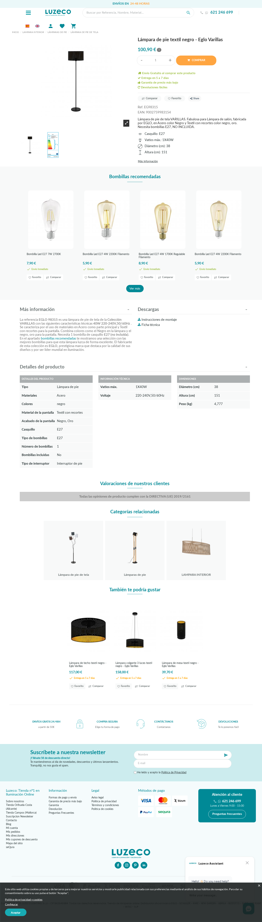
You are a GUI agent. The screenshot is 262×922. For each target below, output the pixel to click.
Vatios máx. (153, 140)
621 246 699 (221, 12)
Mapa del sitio (14, 843)
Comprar (198, 60)
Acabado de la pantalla (38, 421)
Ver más (134, 288)
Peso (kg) (185, 404)
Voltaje (105, 395)
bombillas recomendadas (58, 338)
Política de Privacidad (173, 772)
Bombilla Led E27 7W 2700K (44, 254)
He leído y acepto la (161, 772)
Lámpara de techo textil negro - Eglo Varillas (87, 664)
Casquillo (151, 133)
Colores (27, 404)
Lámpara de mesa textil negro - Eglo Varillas (180, 664)
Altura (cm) (152, 152)
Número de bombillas (37, 446)
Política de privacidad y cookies (23, 899)
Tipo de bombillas (34, 438)
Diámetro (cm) (155, 146)
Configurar (11, 904)
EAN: (141, 112)
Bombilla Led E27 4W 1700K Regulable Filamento (162, 255)
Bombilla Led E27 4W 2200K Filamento (106, 254)
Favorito (176, 98)
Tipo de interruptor (35, 463)
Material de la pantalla (38, 412)
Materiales (29, 395)
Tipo (25, 387)
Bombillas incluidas (35, 455)
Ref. (140, 107)
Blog (8, 824)
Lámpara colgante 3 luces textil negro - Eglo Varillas (133, 664)
